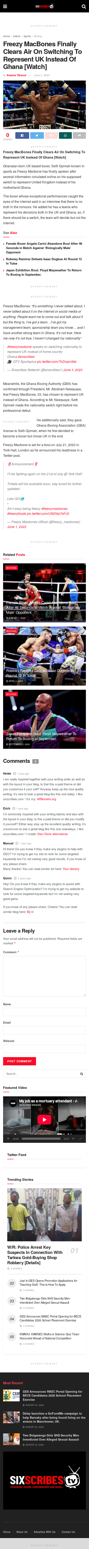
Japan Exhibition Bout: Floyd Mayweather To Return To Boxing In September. (44, 272)
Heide (7, 773)
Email (7, 1022)
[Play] (8, 1139)
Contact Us (68, 1532)
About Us (22, 1532)
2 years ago (24, 878)
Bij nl (30, 911)
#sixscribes (26, 356)
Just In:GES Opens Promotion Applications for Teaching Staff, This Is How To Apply (48, 1282)
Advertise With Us (44, 1532)
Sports (27, 36)
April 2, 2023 (15, 681)
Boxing (38, 36)
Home (6, 36)
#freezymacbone (19, 346)
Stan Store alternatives (52, 834)
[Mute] (73, 1139)
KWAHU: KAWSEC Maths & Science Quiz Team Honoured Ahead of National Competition (49, 1336)
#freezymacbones (54, 508)
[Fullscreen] (80, 1139)
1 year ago (23, 773)
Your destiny (71, 868)
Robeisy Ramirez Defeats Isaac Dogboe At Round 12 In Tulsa (44, 261)
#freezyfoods (16, 513)
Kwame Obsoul (16, 75)
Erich (6, 808)
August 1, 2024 (16, 617)
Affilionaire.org (46, 799)
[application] (44, 1119)
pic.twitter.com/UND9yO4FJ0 (48, 513)
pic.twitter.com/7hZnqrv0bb (56, 361)
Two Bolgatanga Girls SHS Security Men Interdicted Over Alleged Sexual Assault (45, 1300)
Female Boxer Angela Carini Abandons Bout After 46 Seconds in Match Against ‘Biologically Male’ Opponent (44, 247)
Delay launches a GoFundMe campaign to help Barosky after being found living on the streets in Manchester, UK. (54, 1417)
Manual (8, 843)
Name (7, 1004)
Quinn (7, 878)
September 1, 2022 (19, 744)
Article (16, 36)
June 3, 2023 (41, 75)
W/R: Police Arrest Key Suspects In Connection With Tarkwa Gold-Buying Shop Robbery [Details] (34, 1254)
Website (8, 1041)
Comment (11, 952)
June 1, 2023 (16, 526)
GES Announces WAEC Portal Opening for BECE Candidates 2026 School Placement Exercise (50, 1318)
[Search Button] (82, 1073)
